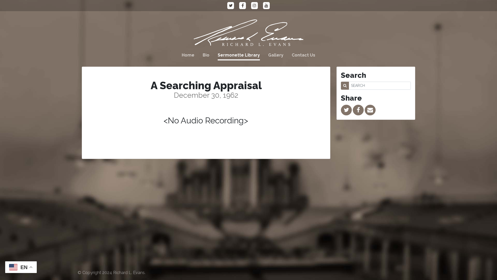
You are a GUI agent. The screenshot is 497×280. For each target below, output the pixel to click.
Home (188, 55)
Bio (206, 55)
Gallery (275, 55)
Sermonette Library (239, 55)
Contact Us (303, 55)
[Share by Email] (370, 110)
